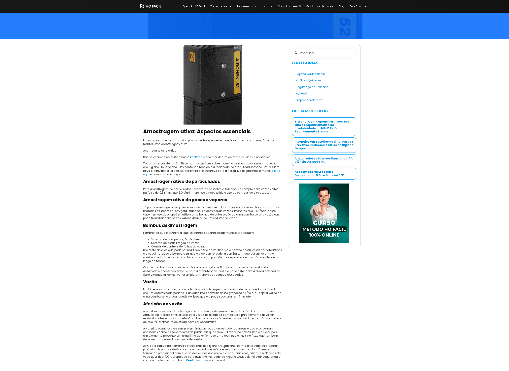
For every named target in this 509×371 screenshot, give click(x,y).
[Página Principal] (150, 6)
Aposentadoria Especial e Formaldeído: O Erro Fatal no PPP (319, 173)
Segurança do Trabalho (312, 87)
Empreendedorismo (309, 100)
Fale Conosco (358, 6)
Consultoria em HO (289, 6)
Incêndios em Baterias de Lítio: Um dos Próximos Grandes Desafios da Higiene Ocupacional (324, 145)
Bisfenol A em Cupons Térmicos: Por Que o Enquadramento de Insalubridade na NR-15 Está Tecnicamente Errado (322, 126)
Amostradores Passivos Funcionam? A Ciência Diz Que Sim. (324, 160)
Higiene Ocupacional (310, 74)
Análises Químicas (308, 80)
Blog (341, 6)
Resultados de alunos (319, 6)
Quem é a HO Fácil (194, 6)
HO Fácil (301, 94)
